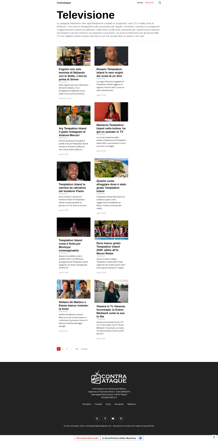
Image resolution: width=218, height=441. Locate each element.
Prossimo (84, 349)
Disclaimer (119, 404)
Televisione (63, 82)
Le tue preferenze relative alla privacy (119, 438)
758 (76, 349)
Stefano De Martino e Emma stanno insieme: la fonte (73, 305)
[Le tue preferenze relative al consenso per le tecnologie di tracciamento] (214, 437)
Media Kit (132, 404)
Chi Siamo (87, 404)
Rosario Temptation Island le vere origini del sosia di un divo (110, 72)
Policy (108, 404)
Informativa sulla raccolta (87, 438)
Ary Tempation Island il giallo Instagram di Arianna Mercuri (72, 132)
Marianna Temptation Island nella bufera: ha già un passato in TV (111, 128)
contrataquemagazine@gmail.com (98, 426)
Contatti (98, 404)
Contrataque (64, 2)
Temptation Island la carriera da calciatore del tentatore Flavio (72, 188)
